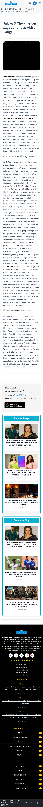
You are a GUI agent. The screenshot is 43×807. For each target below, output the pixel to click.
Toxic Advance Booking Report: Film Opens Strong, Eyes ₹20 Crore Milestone (21, 502)
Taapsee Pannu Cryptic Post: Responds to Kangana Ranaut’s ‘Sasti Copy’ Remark (22, 472)
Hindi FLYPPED (28, 660)
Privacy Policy (29, 803)
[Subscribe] (35, 3)
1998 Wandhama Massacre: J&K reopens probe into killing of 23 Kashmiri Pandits (21, 604)
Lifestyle (20, 751)
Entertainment (16, 9)
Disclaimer (15, 803)
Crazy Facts (20, 788)
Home (3, 9)
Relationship (20, 775)
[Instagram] (16, 655)
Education (20, 784)
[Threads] (27, 655)
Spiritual (20, 766)
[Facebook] (11, 655)
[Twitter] (21, 655)
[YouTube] (32, 655)
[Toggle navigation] (40, 3)
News (20, 733)
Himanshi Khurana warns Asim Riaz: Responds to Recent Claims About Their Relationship (21, 443)
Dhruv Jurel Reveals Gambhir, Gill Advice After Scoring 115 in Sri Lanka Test (21, 574)
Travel (20, 755)
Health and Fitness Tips (20, 746)
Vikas (19, 391)
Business (20, 779)
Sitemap (4, 805)
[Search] (30, 3)
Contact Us (14, 660)
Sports (20, 742)
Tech (20, 770)
